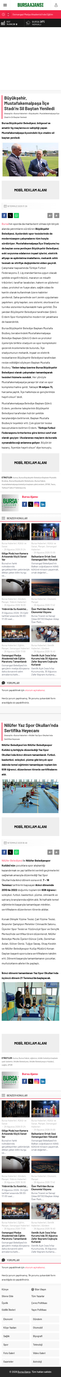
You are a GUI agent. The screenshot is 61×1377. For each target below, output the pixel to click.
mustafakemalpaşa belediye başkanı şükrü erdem (23, 484)
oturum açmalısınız (35, 690)
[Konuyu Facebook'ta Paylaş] (4, 215)
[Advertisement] (30, 59)
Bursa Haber (40, 481)
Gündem (22, 599)
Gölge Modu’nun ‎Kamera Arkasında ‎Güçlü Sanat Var (15, 556)
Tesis (53, 484)
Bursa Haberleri (20, 113)
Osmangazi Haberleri (20, 648)
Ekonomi (51, 599)
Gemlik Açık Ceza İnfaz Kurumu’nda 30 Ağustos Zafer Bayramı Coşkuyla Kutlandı (44, 660)
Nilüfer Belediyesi (12, 860)
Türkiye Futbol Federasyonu (14, 487)
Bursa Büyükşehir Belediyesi (21, 481)
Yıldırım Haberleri (18, 602)
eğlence (33, 1058)
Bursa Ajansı (30, 496)
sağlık (4, 1065)
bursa (15, 477)
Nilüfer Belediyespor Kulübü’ (41, 1061)
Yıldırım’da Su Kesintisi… (15, 608)
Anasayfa (8, 113)
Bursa (5, 223)
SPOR (47, 484)
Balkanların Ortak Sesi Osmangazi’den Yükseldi (44, 558)
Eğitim (21, 645)
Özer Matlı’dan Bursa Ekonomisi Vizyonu (42, 610)
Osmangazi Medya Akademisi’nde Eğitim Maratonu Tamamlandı (14, 658)
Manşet (41, 546)
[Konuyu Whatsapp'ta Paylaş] (16, 215)
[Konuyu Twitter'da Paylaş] (10, 215)
